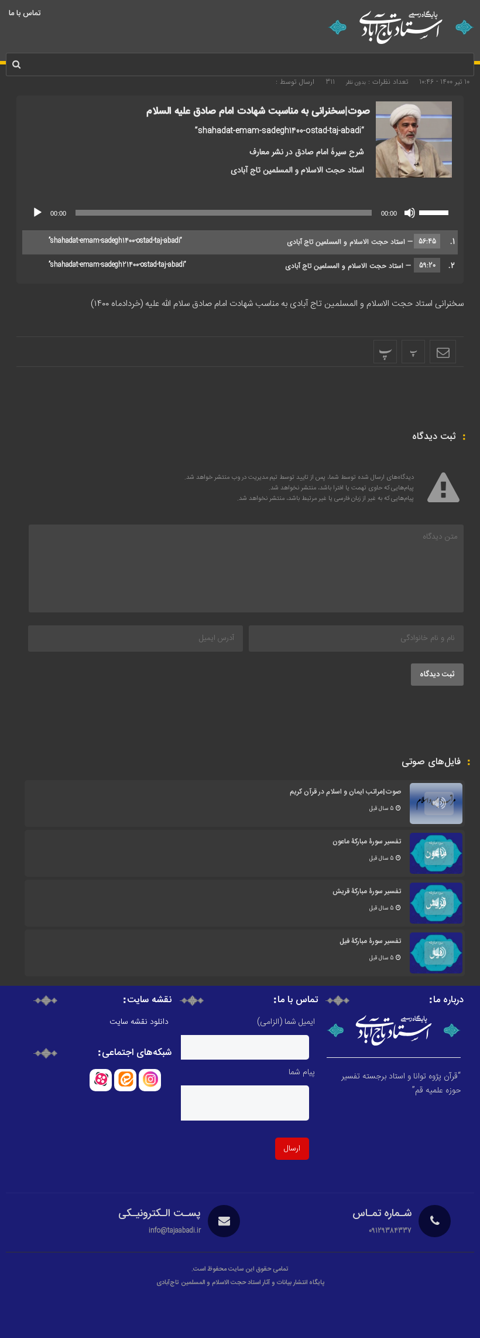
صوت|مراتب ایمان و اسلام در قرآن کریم (345, 792)
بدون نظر (356, 82)
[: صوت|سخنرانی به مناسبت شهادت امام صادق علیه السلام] (443, 351)
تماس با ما (24, 13)
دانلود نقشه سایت (139, 1022)
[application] (240, 212)
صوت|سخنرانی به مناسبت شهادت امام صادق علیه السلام (258, 111)
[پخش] (37, 213)
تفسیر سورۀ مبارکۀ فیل (370, 941)
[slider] (435, 211)
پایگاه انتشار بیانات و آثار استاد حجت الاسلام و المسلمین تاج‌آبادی (240, 1283)
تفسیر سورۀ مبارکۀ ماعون (366, 841)
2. (252, 266)
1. (252, 242)
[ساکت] (410, 213)
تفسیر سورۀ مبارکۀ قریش (366, 891)
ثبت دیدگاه (437, 674)
